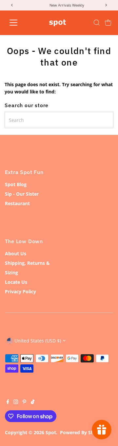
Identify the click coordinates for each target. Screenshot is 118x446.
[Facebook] (8, 402)
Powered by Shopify (82, 432)
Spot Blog (16, 184)
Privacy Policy (20, 291)
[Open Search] (97, 23)
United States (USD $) (37, 341)
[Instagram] (16, 402)
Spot (51, 432)
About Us (15, 253)
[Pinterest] (24, 402)
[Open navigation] (17, 22)
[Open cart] (108, 23)
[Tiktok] (32, 402)
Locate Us (16, 282)
